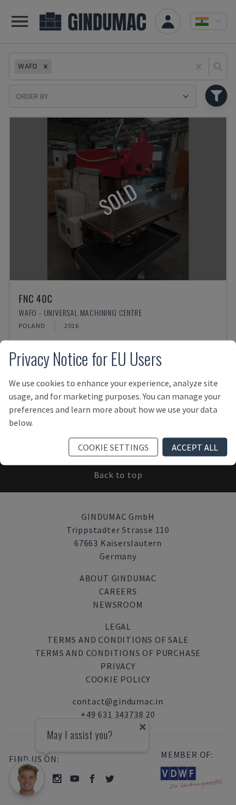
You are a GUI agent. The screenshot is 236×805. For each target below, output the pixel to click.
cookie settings (113, 446)
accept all (195, 446)
